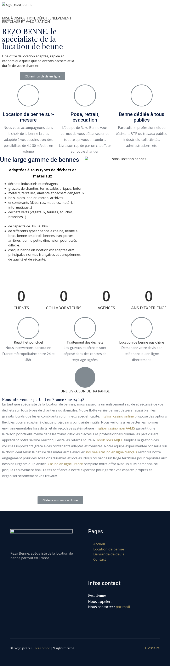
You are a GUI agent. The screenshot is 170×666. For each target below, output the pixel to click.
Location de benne (108, 549)
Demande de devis (108, 554)
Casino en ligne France (65, 464)
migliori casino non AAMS (115, 428)
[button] (42, 76)
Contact (99, 559)
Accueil (99, 544)
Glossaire (152, 648)
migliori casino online (117, 416)
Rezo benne (42, 648)
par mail (123, 606)
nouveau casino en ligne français (111, 452)
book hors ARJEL (110, 440)
